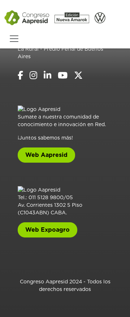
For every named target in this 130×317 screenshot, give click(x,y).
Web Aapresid (46, 154)
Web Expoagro (47, 229)
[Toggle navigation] (14, 39)
